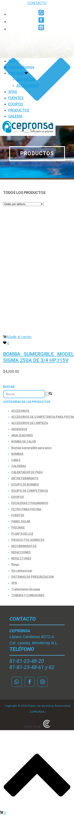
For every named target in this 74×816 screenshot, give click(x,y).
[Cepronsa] (28, 134)
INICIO (13, 61)
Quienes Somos (21, 67)
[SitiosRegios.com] (46, 727)
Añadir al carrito (18, 337)
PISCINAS (16, 73)
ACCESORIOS (27, 85)
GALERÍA (15, 116)
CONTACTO (37, 3)
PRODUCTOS (18, 110)
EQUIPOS (15, 104)
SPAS (12, 92)
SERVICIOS (25, 79)
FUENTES (16, 98)
